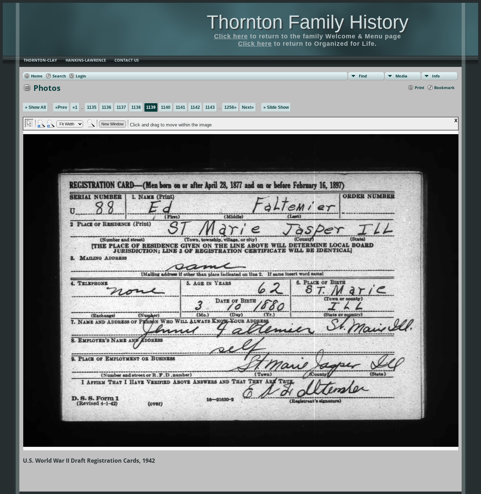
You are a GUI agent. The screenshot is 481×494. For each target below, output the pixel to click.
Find (363, 76)
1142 (195, 107)
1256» (230, 107)
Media (401, 76)
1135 (91, 107)
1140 (165, 107)
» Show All (35, 107)
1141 (180, 107)
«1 (75, 107)
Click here (231, 36)
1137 (121, 107)
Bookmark (444, 87)
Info (436, 76)
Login (81, 76)
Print (419, 87)
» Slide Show (276, 107)
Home (37, 76)
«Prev (61, 107)
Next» (248, 107)
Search (59, 76)
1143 (210, 107)
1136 (106, 107)
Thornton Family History (307, 21)
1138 (136, 107)
